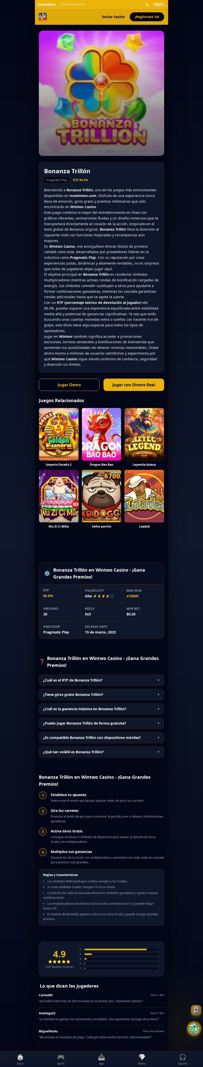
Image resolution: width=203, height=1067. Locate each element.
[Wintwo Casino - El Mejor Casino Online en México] (43, 17)
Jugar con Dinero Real (133, 385)
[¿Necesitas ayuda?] (196, 1010)
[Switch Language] (147, 4)
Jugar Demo (69, 385)
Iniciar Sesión (113, 16)
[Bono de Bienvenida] (194, 1028)
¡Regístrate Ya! (147, 16)
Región (158, 4)
